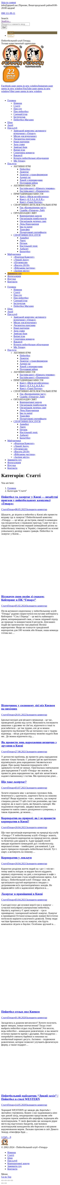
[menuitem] (11, 100)
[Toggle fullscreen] (8, 1180)
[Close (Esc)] (2, 1180)
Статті (4, 509)
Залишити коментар (36, 509)
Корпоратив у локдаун (16, 857)
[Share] (5, 1180)
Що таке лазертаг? (14, 781)
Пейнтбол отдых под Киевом (20, 1011)
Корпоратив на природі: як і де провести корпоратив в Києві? (28, 819)
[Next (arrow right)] (5, 1183)
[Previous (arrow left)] (2, 1183)
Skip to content (8, 2)
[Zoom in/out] (11, 1180)
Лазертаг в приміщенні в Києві (22, 893)
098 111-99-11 (8, 13)
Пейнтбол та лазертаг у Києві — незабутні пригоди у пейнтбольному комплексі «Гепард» (29, 500)
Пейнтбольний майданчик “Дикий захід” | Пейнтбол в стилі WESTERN (29, 1097)
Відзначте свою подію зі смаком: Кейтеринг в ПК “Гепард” (22, 598)
